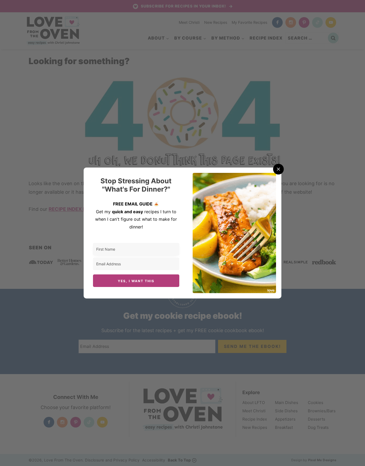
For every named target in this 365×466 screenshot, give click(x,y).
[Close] (278, 169)
